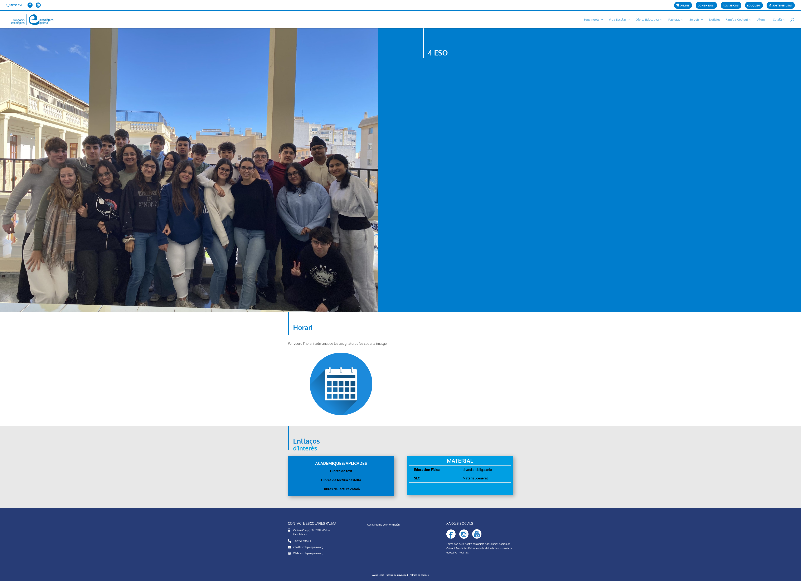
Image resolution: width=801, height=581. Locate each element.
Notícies (714, 19)
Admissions (731, 5)
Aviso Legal (378, 575)
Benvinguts (591, 19)
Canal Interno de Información (383, 524)
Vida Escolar (617, 19)
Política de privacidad (397, 575)
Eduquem (753, 5)
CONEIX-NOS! (706, 5)
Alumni (762, 19)
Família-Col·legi (737, 19)
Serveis (694, 19)
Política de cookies (419, 575)
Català (777, 19)
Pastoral (674, 19)
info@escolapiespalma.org (308, 547)
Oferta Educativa (647, 19)
